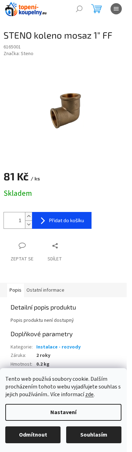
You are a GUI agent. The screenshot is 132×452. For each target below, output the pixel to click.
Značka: (18, 53)
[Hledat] (79, 9)
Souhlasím (93, 435)
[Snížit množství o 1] (28, 224)
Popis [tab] (15, 290)
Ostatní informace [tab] (45, 290)
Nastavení (63, 412)
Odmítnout (33, 435)
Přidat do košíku (66, 220)
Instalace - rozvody (58, 347)
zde (89, 394)
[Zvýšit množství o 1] (28, 216)
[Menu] (116, 9)
